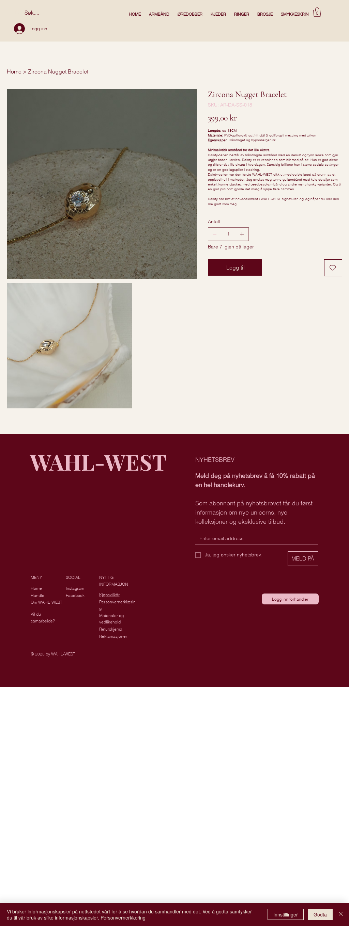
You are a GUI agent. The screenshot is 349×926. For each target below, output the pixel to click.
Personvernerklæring (123, 917)
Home (36, 588)
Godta (320, 914)
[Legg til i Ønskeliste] (333, 267)
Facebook (75, 595)
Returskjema (110, 629)
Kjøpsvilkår (109, 594)
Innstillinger (285, 914)
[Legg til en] (242, 234)
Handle (37, 595)
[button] (317, 12)
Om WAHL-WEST (46, 602)
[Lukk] (341, 914)
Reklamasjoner (113, 636)
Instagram (75, 588)
